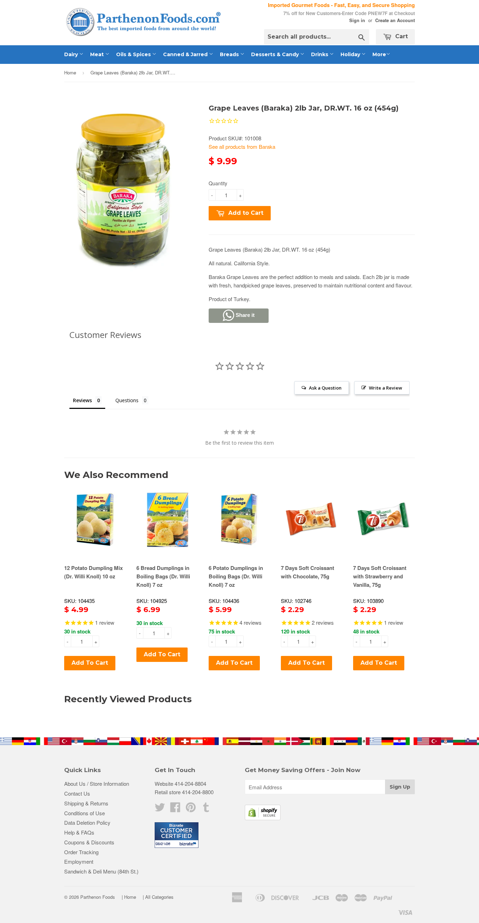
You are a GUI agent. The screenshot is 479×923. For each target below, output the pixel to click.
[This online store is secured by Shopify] (263, 818)
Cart (400, 36)
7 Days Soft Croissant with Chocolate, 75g (307, 572)
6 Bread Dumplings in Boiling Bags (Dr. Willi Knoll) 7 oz (163, 576)
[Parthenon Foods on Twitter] (160, 809)
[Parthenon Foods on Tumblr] (206, 809)
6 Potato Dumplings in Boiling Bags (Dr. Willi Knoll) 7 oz (236, 576)
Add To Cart (90, 662)
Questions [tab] (127, 400)
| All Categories (158, 897)
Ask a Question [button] (325, 388)
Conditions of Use (84, 813)
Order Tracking (81, 852)
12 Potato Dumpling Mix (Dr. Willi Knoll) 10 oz (93, 572)
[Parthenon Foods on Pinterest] (190, 809)
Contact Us (77, 793)
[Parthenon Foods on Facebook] (175, 809)
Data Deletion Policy (87, 822)
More (379, 54)
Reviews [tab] (82, 400)
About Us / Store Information (96, 783)
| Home (129, 897)
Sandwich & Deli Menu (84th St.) (101, 871)
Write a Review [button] (385, 388)
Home (70, 72)
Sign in (357, 20)
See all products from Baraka (242, 146)
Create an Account (395, 20)
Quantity (218, 183)
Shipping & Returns (86, 803)
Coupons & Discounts (89, 842)
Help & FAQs (79, 832)
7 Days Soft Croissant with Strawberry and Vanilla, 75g (379, 576)
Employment (78, 861)
